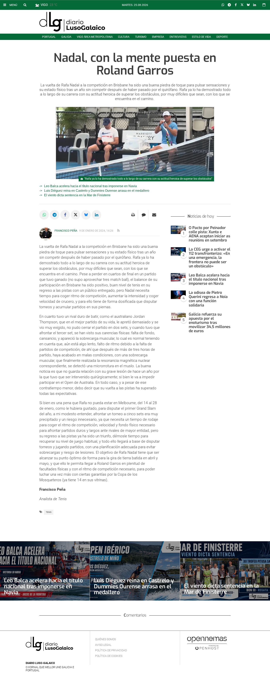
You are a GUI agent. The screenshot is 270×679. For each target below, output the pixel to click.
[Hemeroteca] (263, 5)
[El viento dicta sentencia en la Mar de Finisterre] (225, 571)
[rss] (118, 230)
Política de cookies (108, 655)
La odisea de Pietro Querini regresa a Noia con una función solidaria (208, 298)
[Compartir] (223, 5)
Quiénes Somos (105, 639)
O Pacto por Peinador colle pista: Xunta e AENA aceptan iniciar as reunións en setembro (209, 234)
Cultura (123, 36)
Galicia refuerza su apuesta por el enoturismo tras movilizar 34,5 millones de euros (209, 323)
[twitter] (40, 657)
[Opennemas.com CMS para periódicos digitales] (207, 643)
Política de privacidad (111, 650)
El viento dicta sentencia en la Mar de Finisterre (77, 195)
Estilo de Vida (201, 36)
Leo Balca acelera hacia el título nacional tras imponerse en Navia (90, 186)
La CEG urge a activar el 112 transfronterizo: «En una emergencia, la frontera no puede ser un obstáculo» (209, 258)
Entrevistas (178, 36)
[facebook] (34, 657)
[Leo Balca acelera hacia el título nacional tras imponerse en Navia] (178, 277)
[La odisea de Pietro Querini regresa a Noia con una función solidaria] (178, 294)
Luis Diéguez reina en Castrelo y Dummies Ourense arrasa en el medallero (96, 190)
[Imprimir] (133, 215)
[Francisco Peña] (45, 233)
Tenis (48, 512)
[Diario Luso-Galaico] (72, 22)
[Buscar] (25, 4)
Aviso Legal (103, 644)
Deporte (222, 36)
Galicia (66, 36)
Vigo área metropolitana (94, 36)
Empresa (158, 36)
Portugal (49, 36)
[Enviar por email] (154, 215)
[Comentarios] (143, 215)
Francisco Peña (66, 230)
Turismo (140, 36)
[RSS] (46, 657)
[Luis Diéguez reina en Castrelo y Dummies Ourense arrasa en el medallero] (135, 571)
